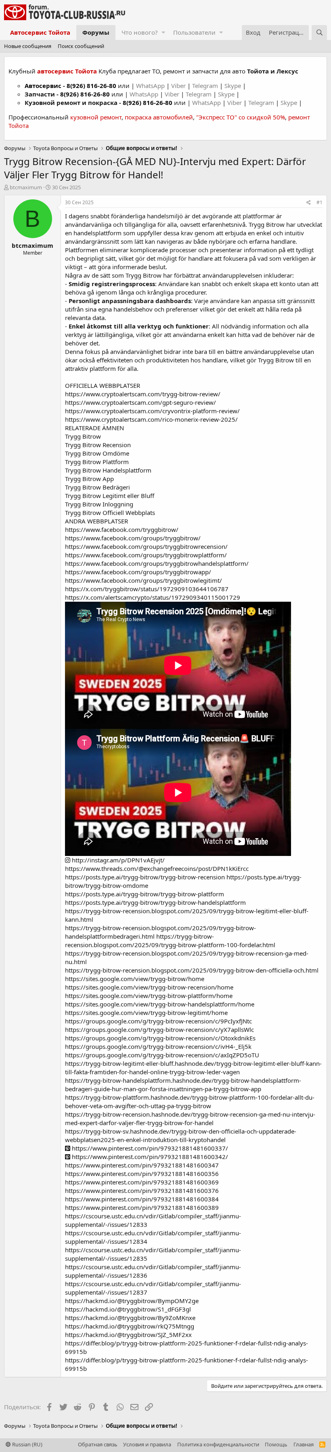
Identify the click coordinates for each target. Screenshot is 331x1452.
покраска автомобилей (159, 117)
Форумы (95, 32)
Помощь (276, 1444)
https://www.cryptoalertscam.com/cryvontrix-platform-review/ (152, 411)
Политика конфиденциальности (218, 1444)
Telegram (206, 86)
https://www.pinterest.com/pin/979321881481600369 (142, 1182)
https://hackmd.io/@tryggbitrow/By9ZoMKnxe (130, 1318)
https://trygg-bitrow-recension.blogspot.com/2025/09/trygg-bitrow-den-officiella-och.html (191, 970)
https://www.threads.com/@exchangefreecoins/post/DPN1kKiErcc (157, 868)
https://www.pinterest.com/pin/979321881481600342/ (149, 1157)
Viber (178, 86)
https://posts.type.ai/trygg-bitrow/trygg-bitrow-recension (145, 877)
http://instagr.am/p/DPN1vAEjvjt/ (117, 860)
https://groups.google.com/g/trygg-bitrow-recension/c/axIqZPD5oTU (162, 1055)
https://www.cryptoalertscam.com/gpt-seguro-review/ (140, 402)
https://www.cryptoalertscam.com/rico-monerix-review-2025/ (151, 419)
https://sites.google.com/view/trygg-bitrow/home (134, 979)
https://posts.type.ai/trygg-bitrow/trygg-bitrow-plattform (144, 894)
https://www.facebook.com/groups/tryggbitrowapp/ (138, 572)
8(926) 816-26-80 (91, 86)
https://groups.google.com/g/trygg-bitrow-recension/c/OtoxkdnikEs (160, 1038)
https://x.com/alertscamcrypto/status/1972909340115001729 (152, 597)
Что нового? (140, 32)
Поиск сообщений (81, 46)
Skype (233, 86)
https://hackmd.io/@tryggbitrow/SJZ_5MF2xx (128, 1335)
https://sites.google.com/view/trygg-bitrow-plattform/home (149, 996)
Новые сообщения (27, 46)
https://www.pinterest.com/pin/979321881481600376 (142, 1190)
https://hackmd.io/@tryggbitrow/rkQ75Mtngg (129, 1326)
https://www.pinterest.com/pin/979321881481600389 (142, 1207)
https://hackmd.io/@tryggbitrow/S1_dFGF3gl (128, 1309)
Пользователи (194, 32)
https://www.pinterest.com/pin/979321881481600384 (142, 1199)
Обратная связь (97, 1444)
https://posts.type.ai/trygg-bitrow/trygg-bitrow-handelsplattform (155, 902)
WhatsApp (151, 86)
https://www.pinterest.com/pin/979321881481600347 (142, 1165)
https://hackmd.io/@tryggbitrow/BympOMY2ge (132, 1301)
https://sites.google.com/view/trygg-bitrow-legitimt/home (146, 1012)
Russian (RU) (26, 1444)
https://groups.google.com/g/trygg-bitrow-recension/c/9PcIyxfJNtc (158, 1021)
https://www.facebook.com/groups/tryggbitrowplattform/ (146, 555)
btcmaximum (26, 187)
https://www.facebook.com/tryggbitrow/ (121, 529)
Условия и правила (147, 1444)
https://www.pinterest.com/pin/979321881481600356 (142, 1174)
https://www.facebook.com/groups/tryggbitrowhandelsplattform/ (157, 563)
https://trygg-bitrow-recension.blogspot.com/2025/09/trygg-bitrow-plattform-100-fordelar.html (170, 940)
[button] (163, 32)
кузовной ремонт (96, 117)
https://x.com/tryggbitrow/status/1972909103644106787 (146, 589)
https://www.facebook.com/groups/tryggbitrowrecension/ (146, 546)
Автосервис (43, 86)
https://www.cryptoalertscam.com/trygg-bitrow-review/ (142, 394)
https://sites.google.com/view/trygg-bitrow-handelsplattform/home (159, 1004)
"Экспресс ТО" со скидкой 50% (240, 117)
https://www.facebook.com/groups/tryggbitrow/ (133, 538)
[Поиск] (319, 32)
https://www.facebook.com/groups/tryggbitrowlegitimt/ (143, 580)
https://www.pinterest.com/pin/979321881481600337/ (149, 1148)
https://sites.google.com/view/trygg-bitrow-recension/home (149, 987)
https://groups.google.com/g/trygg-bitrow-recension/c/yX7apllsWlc (159, 1029)
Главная (303, 1444)
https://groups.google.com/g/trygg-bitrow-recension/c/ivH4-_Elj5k (158, 1046)
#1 (319, 202)
